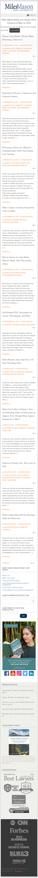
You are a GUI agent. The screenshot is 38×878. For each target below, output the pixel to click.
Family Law (6, 51)
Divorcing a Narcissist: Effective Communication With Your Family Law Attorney (17, 150)
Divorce (7, 220)
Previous (5, 563)
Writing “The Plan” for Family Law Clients (15, 697)
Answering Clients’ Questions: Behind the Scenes (17, 709)
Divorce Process (19, 220)
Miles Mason (27, 45)
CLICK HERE (14, 30)
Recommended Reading (17, 165)
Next (32, 563)
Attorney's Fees (11, 428)
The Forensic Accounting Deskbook (17, 590)
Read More (6, 87)
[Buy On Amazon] (19, 669)
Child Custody (10, 372)
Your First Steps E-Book (12, 587)
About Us (6, 575)
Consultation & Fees (11, 581)
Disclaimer (18, 871)
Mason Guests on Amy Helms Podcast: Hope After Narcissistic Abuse (17, 260)
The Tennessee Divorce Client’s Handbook (15, 584)
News (14, 51)
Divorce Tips (9, 48)
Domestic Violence (23, 48)
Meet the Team (8, 578)
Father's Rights (17, 374)
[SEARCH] (33, 601)
